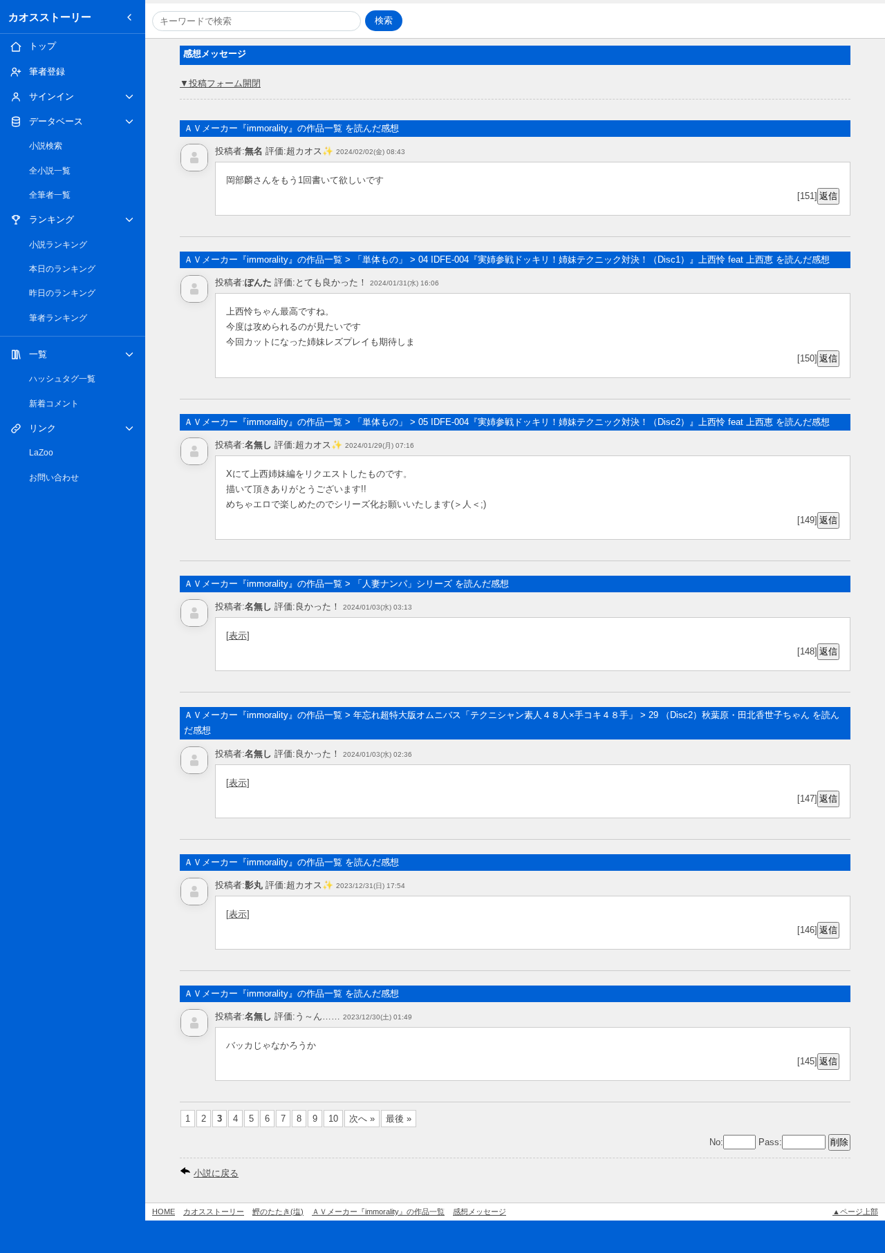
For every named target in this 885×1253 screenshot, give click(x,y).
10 (333, 1118)
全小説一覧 (50, 171)
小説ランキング (58, 244)
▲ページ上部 (855, 1211)
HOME (163, 1211)
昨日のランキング (62, 293)
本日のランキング (62, 269)
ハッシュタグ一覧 (62, 379)
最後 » (398, 1118)
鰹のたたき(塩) (278, 1211)
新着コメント (54, 403)
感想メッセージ (479, 1211)
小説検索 (45, 146)
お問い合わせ (54, 477)
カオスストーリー (49, 17)
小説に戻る (216, 1173)
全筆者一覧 (50, 195)
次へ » (362, 1118)
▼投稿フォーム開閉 (220, 83)
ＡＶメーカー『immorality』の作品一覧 (378, 1211)
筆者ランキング (58, 318)
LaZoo (41, 453)
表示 (238, 635)
